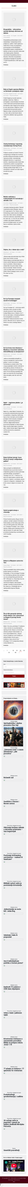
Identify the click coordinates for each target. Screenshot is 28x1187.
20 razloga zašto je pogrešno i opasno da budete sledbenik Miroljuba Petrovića (14, 1123)
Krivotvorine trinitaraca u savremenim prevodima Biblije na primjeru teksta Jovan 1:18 (13, 1042)
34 (20, 650)
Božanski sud (8, 777)
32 (13, 650)
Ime (4, 664)
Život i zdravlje (7, 35)
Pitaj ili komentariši (14, 95)
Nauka (14, 1148)
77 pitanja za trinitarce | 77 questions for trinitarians (14, 1070)
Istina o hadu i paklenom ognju (13, 1014)
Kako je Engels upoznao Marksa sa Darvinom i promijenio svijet (14, 90)
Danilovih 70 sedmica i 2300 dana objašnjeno (12, 988)
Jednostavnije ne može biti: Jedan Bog (12, 910)
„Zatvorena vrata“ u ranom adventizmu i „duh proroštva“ (13, 752)
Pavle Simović (17, 1179)
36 (9, 652)
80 (15, 652)
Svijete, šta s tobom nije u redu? (14, 250)
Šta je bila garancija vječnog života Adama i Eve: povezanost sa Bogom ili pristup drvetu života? (14, 616)
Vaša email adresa (8, 670)
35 (24, 650)
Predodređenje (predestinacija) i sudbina (13, 1095)
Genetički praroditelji (12, 1150)
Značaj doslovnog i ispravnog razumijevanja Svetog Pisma (13, 145)
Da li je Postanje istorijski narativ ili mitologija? (12, 300)
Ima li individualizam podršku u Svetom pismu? (13, 962)
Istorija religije (7, 303)
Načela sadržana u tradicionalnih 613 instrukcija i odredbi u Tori (13, 198)
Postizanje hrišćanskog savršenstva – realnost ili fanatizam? (13, 857)
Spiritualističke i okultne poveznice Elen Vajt (13, 724)
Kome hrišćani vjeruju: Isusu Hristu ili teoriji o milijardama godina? (13, 459)
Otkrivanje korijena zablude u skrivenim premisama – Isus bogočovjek (14, 829)
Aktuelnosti (6, 252)
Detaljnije (6, 64)
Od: (13, 35)
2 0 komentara (7, 37)
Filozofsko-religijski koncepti (10, 93)
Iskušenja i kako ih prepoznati (10, 936)
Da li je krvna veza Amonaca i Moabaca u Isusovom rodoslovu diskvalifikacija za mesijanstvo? (14, 350)
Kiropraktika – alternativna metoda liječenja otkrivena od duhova (13, 31)
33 (17, 650)
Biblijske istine (7, 148)
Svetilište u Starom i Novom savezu (11, 802)
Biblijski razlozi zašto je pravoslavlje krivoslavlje (13, 884)
